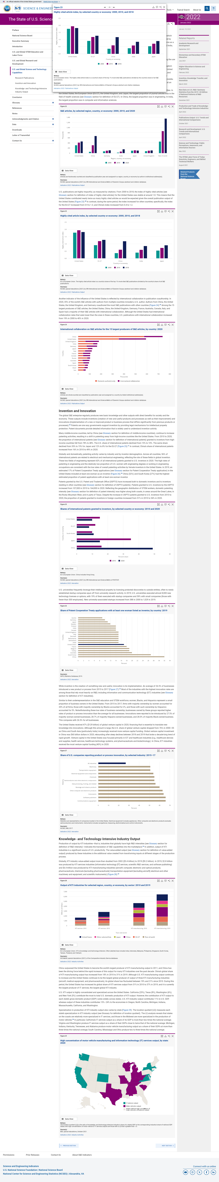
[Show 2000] (101, 64)
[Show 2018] (118, 64)
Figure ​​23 (58, 7)
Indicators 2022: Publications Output (66, 88)
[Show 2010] (110, 64)
